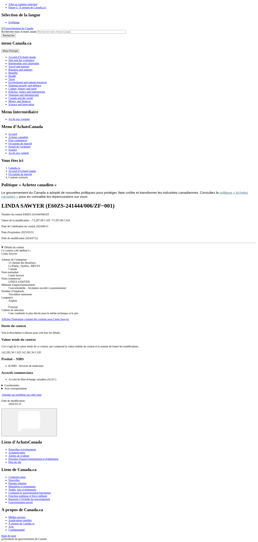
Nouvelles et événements (22, 449)
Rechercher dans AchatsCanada (19, 31)
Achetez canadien (18, 137)
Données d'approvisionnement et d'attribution (33, 458)
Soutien (12, 149)
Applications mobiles (20, 520)
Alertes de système (18, 455)
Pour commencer (17, 140)
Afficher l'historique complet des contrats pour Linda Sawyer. (35, 319)
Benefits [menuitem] (13, 72)
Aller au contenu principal (22, 4)
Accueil (12, 134)
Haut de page (8, 535)
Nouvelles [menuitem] (14, 480)
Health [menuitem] (12, 76)
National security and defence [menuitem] (24, 85)
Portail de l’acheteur (19, 146)
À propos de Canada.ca (21, 523)
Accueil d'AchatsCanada (22, 171)
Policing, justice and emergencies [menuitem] (26, 91)
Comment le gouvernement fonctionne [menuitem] (29, 492)
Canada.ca (14, 167)
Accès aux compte (18, 153)
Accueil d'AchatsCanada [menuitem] (22, 57)
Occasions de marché (20, 143)
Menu (10, 51)
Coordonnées (11, 385)
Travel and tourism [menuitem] (18, 66)
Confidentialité (16, 529)
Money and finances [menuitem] (19, 101)
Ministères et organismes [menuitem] (22, 486)
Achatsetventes (16, 452)
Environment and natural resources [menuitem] (27, 82)
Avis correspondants (15, 388)
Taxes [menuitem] (11, 79)
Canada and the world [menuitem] (20, 98)
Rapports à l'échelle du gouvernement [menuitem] (29, 499)
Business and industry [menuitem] (20, 69)
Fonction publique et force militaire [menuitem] (27, 495)
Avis (11, 526)
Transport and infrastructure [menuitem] (23, 94)
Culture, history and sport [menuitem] (22, 88)
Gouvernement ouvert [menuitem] (20, 502)
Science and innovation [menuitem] (21, 104)
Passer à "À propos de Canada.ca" (27, 7)
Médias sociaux (17, 517)
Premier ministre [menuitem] (17, 483)
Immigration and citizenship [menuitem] (23, 63)
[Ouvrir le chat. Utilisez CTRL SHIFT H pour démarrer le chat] (29, 422)
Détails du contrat (14, 247)
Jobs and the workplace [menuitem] (21, 60)
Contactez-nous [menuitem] (17, 477)
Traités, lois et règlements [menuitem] (22, 489)
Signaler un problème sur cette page (22, 394)
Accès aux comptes (19, 119)
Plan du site (14, 462)
